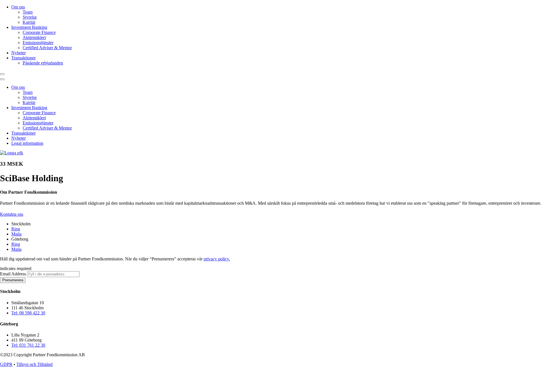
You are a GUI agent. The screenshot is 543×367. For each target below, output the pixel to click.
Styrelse (30, 17)
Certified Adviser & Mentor (47, 47)
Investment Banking (29, 27)
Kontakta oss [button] (11, 214)
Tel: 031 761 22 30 (28, 345)
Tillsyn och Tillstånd (34, 364)
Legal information (27, 143)
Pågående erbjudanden (43, 63)
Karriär (29, 22)
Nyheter (18, 52)
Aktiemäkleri (34, 37)
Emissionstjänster (38, 42)
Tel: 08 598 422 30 (28, 312)
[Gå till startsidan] (11, 152)
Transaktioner (23, 57)
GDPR (6, 364)
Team (28, 12)
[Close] (2, 79)
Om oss (18, 7)
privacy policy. (217, 258)
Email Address (13, 273)
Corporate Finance (39, 32)
